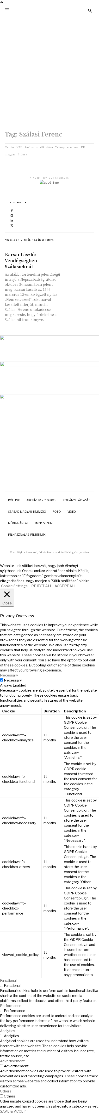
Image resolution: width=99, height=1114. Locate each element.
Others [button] (5, 1091)
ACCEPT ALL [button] (65, 586)
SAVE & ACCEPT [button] (14, 1111)
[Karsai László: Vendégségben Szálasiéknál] (78, 259)
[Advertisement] (49, 68)
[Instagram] (12, 215)
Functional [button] (8, 980)
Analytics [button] (7, 1031)
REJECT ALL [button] (41, 586)
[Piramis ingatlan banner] (49, 339)
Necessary (13, 680)
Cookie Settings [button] (14, 586)
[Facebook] (12, 210)
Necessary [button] (9, 675)
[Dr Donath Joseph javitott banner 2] (49, 398)
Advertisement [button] (12, 1061)
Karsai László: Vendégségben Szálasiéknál (21, 260)
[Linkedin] (12, 220)
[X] (12, 225)
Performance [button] (10, 1006)
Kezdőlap (11, 239)
